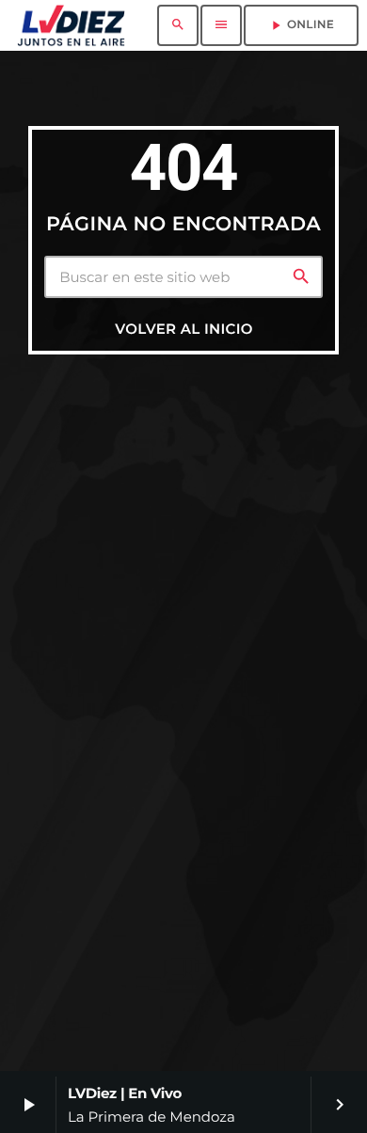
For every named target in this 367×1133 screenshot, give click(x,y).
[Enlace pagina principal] (71, 25)
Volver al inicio (183, 329)
